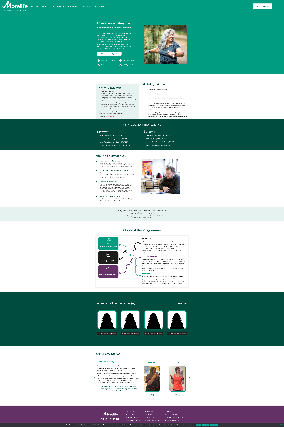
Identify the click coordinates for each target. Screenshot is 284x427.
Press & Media (99, 6)
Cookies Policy (130, 411)
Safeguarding (149, 417)
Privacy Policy (130, 414)
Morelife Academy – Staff (172, 414)
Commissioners (72, 6)
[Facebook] (102, 419)
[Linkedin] (114, 419)
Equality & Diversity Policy (172, 420)
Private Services (86, 6)
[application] (107, 333)
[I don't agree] (281, 424)
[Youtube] (117, 419)
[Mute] (111, 333)
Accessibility (149, 411)
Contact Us (168, 411)
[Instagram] (110, 419)
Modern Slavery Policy (132, 417)
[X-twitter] (106, 419)
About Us (45, 6)
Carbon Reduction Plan (133, 420)
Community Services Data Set (174, 417)
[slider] (114, 333)
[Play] (99, 333)
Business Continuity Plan (152, 420)
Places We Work (57, 6)
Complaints (149, 414)
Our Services (34, 6)
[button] (94, 377)
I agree (198, 424)
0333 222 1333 (110, 116)
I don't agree (205, 424)
